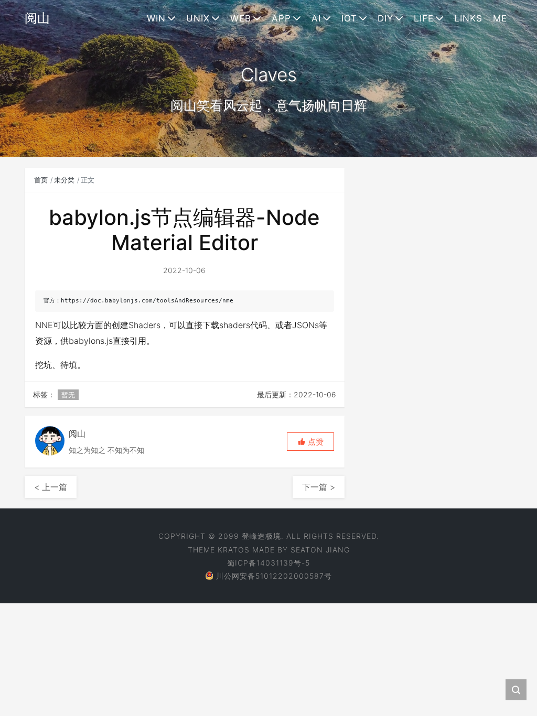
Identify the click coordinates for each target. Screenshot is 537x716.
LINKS (468, 18)
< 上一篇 (50, 487)
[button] (310, 441)
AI (316, 18)
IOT (349, 18)
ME (500, 18)
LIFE (424, 18)
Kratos (234, 549)
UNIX (198, 18)
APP (281, 18)
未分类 (64, 180)
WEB (240, 18)
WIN (156, 18)
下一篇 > (318, 487)
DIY (385, 18)
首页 (41, 180)
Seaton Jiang (320, 549)
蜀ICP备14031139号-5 (268, 562)
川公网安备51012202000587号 (274, 575)
